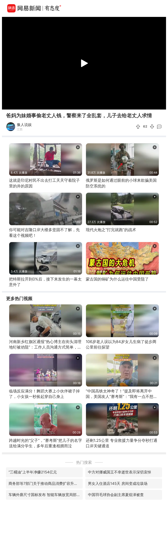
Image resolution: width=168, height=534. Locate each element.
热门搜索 (84, 462)
